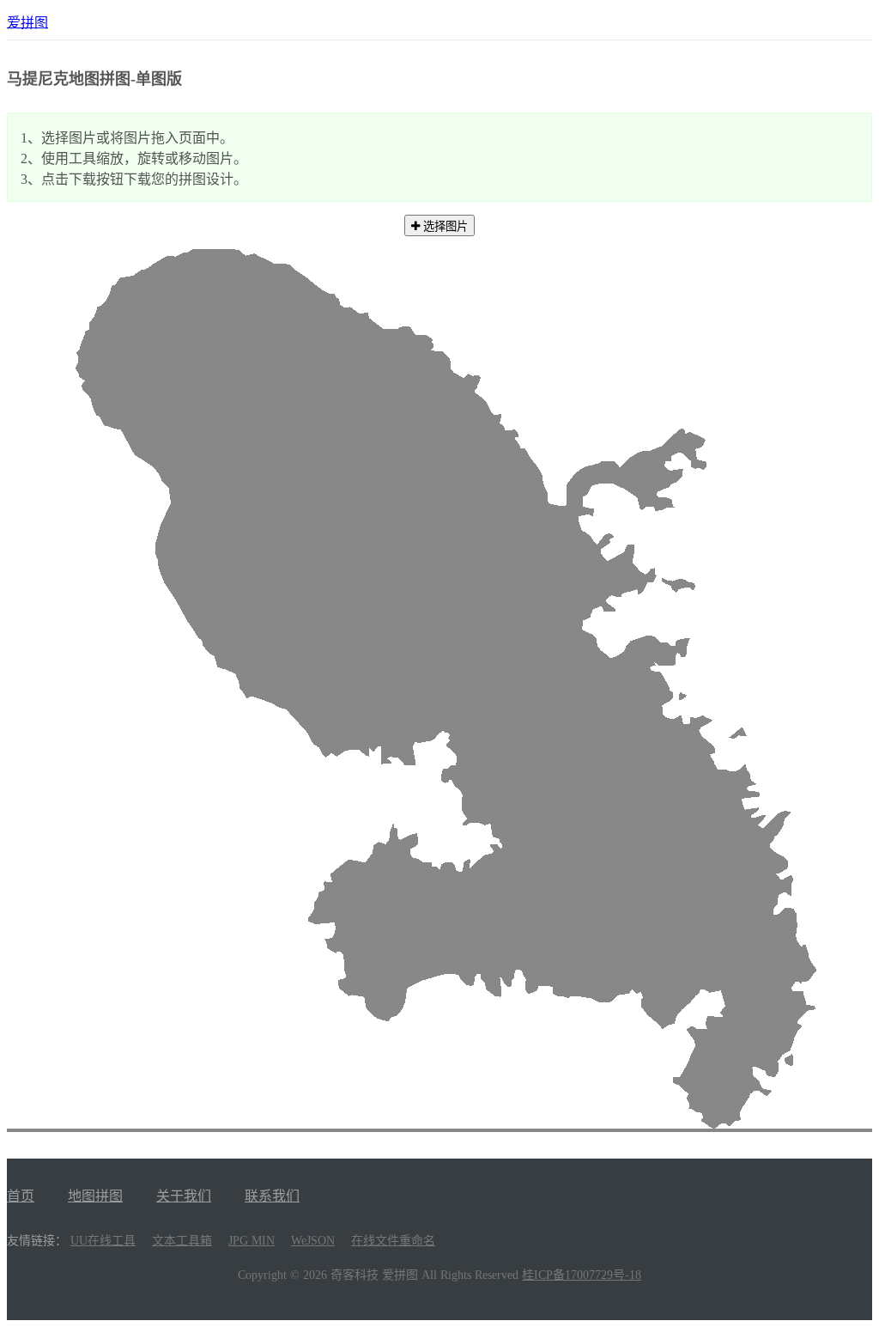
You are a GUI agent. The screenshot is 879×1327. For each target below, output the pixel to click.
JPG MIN (251, 1240)
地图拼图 (95, 1196)
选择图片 (444, 226)
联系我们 (272, 1196)
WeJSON (313, 1240)
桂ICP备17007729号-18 (581, 1275)
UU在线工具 (103, 1240)
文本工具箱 (182, 1240)
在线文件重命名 (393, 1240)
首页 (20, 1196)
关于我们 (183, 1196)
